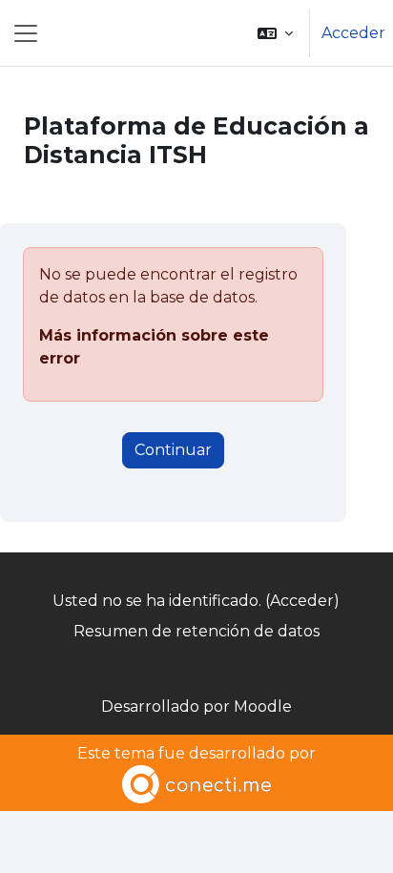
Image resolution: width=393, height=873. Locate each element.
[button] (275, 33)
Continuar (173, 450)
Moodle (263, 706)
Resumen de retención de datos (196, 631)
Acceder (353, 33)
